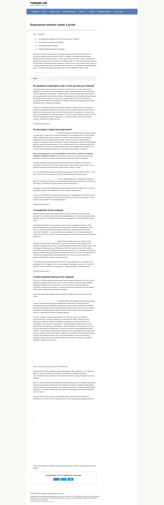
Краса (44, 11)
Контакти (33, 502)
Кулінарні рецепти (104, 11)
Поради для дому (69, 11)
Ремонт (82, 11)
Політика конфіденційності (46, 502)
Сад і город (118, 11)
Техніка (91, 11)
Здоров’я (35, 11)
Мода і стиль (54, 11)
